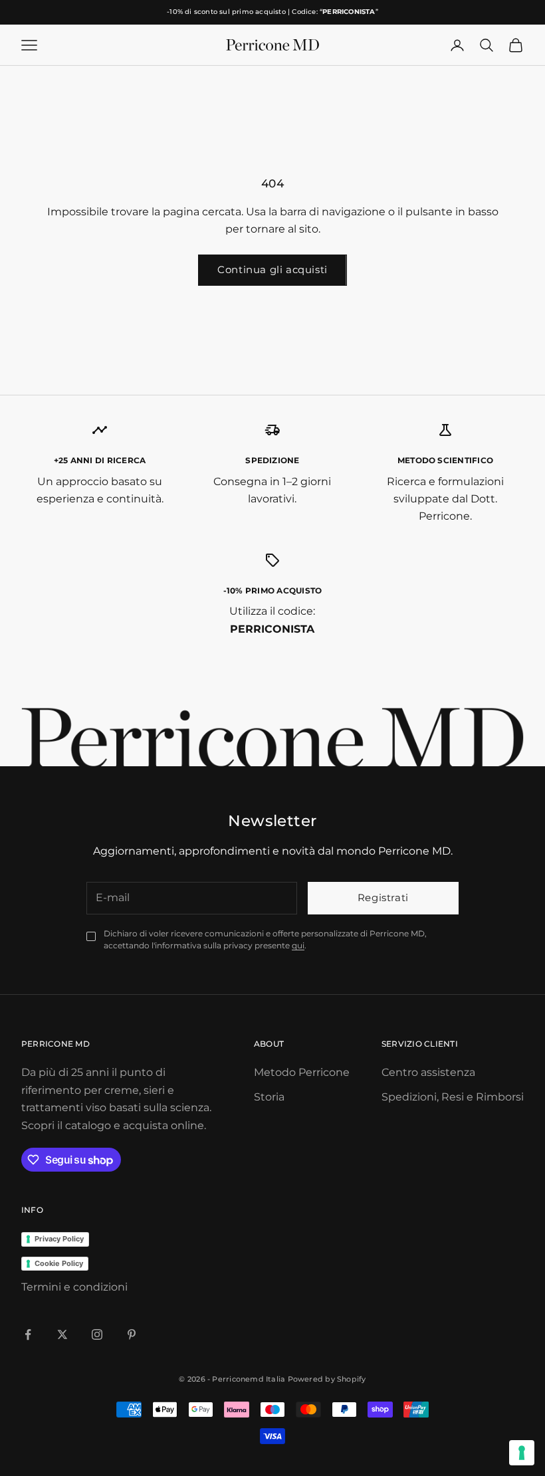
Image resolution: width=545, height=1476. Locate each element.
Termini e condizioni (74, 1287)
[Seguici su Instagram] (97, 1334)
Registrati (383, 897)
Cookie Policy (59, 1263)
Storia (269, 1097)
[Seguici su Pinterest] (131, 1334)
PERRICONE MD (55, 1044)
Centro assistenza (428, 1072)
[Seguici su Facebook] (28, 1334)
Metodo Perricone (302, 1072)
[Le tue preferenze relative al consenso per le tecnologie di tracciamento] (521, 1452)
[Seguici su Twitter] (62, 1334)
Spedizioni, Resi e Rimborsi (453, 1097)
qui (298, 945)
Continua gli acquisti (272, 269)
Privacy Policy (59, 1238)
